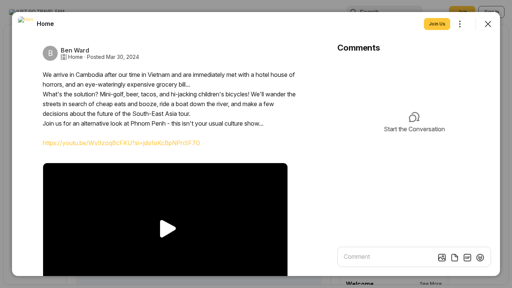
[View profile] (25, 24)
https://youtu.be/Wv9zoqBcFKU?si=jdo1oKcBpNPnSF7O (121, 143)
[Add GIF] (467, 258)
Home (75, 57)
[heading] (45, 24)
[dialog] (256, 144)
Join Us (437, 24)
